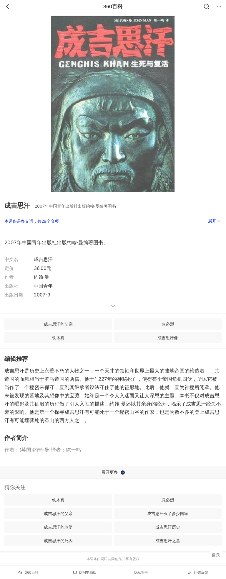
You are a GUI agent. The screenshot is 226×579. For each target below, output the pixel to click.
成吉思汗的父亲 (58, 324)
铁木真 (58, 337)
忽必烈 (168, 324)
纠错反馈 (201, 572)
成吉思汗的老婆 (58, 526)
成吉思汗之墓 (167, 540)
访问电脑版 (88, 572)
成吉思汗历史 (167, 526)
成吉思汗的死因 (58, 540)
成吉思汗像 (167, 337)
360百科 (113, 6)
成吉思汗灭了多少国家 (167, 513)
